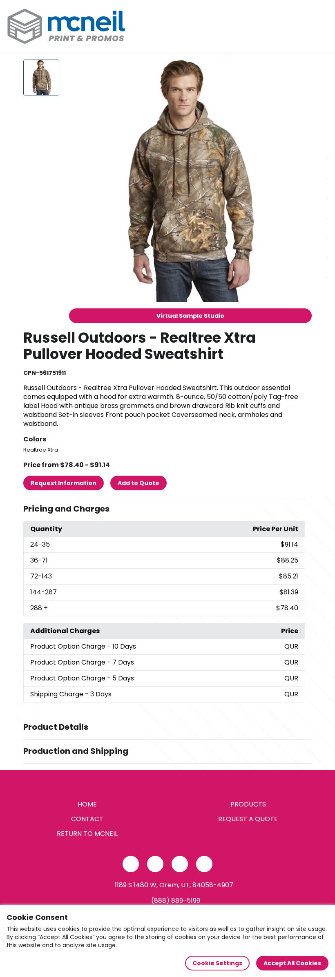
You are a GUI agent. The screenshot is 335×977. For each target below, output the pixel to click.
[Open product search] (304, 26)
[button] (167, 509)
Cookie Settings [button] (217, 963)
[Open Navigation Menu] (321, 26)
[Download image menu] (301, 70)
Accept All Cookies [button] (292, 963)
